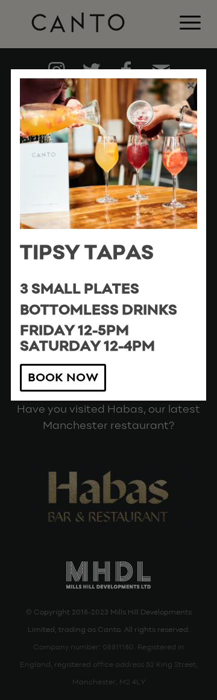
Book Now (63, 378)
